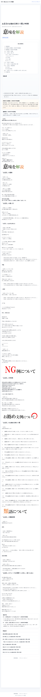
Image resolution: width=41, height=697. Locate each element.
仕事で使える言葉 (5, 37)
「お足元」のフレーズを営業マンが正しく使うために (16, 70)
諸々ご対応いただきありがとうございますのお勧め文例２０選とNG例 (16, 639)
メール (9, 60)
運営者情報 (16, 658)
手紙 (8, 57)
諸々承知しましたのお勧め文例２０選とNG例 (11, 636)
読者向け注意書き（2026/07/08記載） (13, 48)
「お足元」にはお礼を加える (12, 54)
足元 (8, 67)
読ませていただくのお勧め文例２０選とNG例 (11, 647)
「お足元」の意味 (9, 51)
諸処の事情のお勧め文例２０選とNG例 (10, 634)
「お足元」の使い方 (9, 52)
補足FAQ (7, 72)
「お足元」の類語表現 (10, 65)
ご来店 (9, 59)
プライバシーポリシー (36, 1)
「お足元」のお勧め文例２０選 (11, 64)
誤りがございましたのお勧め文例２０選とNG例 (12, 652)
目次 (20, 43)
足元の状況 (9, 68)
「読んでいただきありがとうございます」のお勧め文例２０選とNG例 (16, 641)
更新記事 (7, 46)
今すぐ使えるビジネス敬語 (7, 1)
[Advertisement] (20, 13)
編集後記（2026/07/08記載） (11, 49)
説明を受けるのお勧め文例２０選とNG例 (11, 649)
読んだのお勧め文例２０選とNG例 (9, 644)
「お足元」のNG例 (9, 62)
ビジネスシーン (10, 56)
